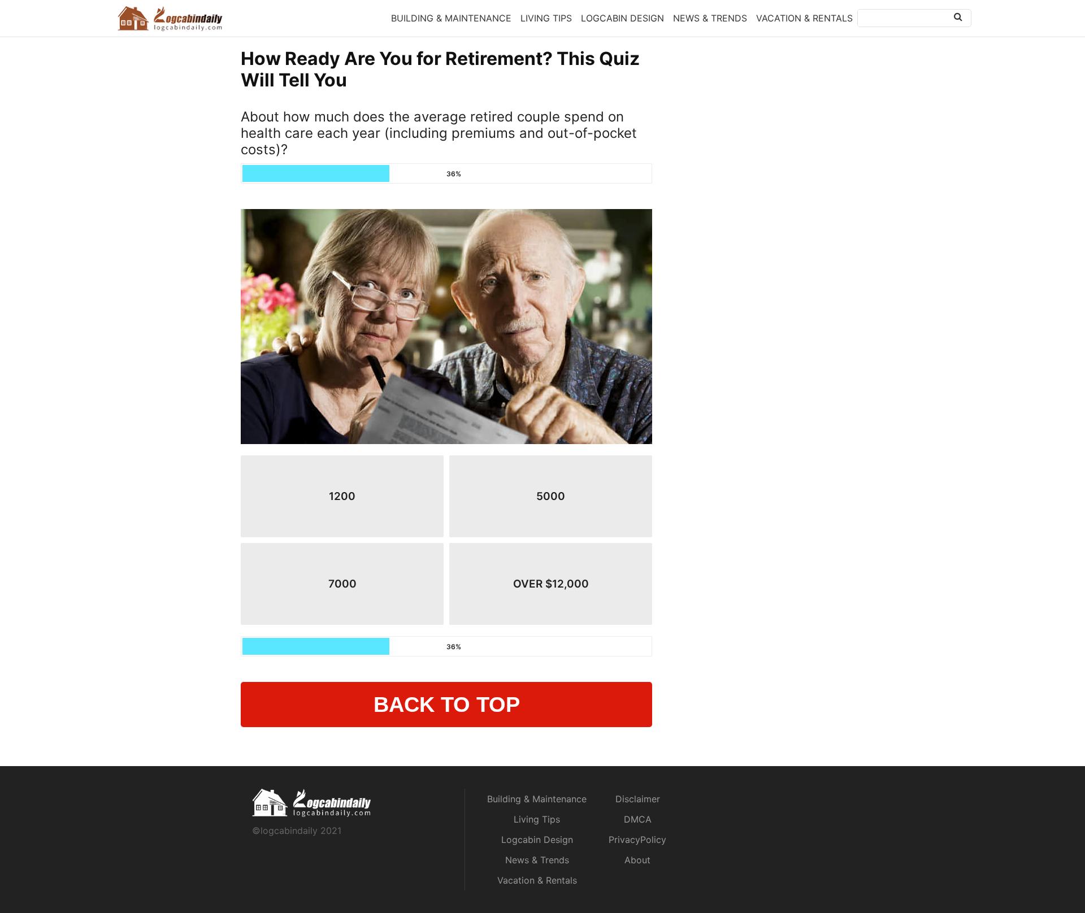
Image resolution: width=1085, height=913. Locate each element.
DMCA (638, 819)
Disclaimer (637, 799)
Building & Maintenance (451, 18)
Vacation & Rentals (804, 18)
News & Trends (710, 18)
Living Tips (546, 18)
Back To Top (447, 704)
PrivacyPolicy (637, 839)
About (637, 860)
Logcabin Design (622, 18)
